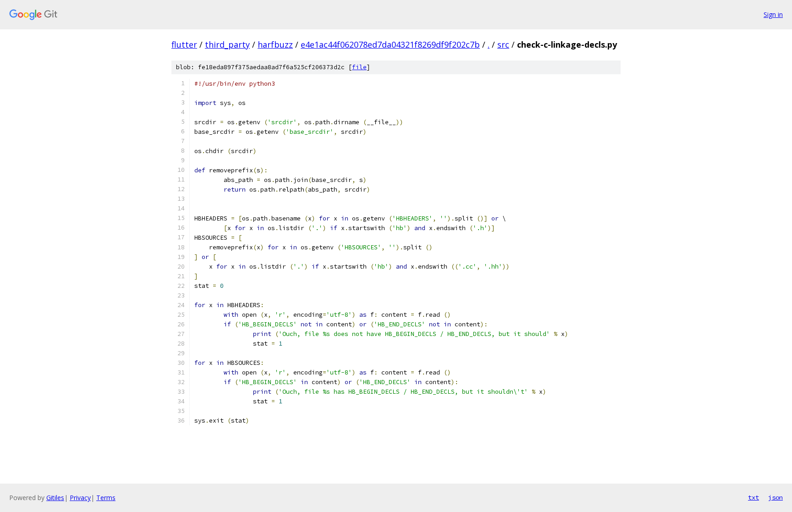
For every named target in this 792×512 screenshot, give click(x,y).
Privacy (80, 497)
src (503, 44)
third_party (227, 44)
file (359, 67)
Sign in (773, 14)
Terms (106, 497)
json (775, 497)
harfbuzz (275, 44)
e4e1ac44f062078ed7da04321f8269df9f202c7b (390, 44)
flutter (184, 44)
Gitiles (55, 497)
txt (753, 497)
